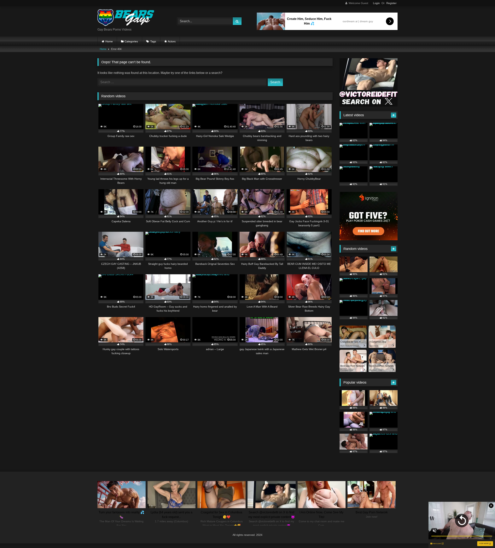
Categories (131, 41)
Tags (153, 41)
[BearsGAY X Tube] (126, 18)
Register (391, 3)
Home (109, 41)
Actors (172, 41)
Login (376, 3)
